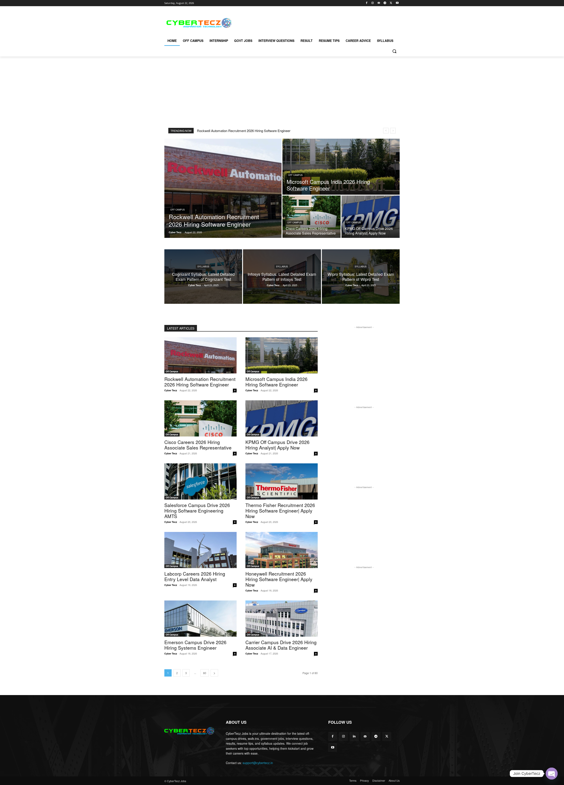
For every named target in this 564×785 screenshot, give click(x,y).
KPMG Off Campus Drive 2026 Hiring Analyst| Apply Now (277, 445)
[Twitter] (390, 3)
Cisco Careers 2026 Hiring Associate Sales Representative (198, 445)
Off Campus (177, 209)
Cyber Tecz (170, 390)
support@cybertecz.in (258, 763)
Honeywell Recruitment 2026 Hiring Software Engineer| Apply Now (278, 579)
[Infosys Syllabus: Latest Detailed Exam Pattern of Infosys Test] (282, 276)
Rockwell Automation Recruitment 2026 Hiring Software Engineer (243, 130)
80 (204, 673)
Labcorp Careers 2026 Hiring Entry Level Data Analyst (194, 576)
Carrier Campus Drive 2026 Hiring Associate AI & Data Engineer (281, 645)
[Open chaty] (552, 773)
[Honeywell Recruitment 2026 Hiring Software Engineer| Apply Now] (281, 550)
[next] (393, 130)
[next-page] (214, 673)
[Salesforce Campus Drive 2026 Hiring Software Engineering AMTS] (200, 481)
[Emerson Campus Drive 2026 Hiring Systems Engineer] (200, 618)
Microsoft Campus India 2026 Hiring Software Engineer (276, 382)
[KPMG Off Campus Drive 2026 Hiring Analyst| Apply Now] (370, 217)
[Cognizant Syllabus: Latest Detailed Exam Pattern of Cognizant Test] (203, 276)
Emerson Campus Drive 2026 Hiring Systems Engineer (195, 645)
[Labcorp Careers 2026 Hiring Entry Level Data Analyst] (200, 550)
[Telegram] (385, 3)
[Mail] (378, 3)
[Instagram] (372, 3)
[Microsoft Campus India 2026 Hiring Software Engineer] (341, 167)
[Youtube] (397, 3)
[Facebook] (366, 3)
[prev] (386, 130)
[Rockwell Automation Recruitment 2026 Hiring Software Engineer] (223, 188)
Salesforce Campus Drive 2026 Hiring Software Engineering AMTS (197, 510)
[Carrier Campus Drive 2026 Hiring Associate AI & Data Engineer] (281, 618)
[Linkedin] (354, 736)
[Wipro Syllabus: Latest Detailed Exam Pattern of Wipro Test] (361, 276)
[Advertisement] (315, 22)
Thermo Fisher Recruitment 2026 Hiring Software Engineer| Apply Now (280, 510)
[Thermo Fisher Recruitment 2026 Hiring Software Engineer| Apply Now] (281, 481)
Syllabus (203, 266)
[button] (394, 51)
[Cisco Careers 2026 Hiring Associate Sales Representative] (311, 217)
